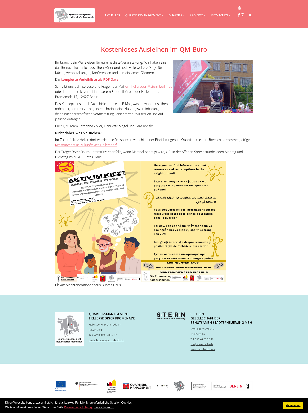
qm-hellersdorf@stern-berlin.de (148, 86)
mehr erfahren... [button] (104, 407)
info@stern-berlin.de (202, 344)
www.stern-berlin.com (203, 349)
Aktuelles (112, 15)
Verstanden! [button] (293, 405)
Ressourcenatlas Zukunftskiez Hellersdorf (86, 144)
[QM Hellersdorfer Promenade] (74, 15)
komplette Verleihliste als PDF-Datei (90, 79)
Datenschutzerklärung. (78, 407)
